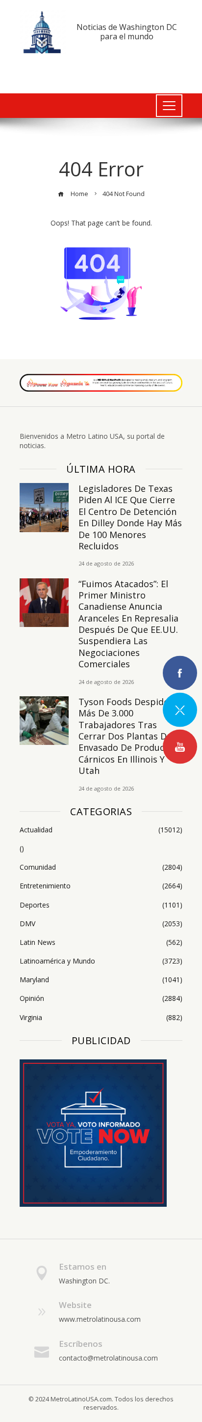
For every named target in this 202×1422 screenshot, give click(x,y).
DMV (101, 923)
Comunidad (101, 867)
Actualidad (101, 829)
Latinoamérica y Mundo (101, 961)
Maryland (101, 979)
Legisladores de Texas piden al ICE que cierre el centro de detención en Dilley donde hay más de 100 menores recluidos (130, 517)
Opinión (101, 998)
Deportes (101, 905)
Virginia (101, 1017)
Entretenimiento (101, 886)
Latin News (101, 942)
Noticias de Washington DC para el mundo (126, 32)
